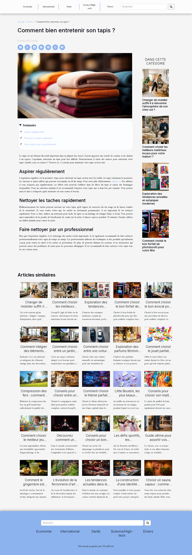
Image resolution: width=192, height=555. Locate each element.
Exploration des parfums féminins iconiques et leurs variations (127, 353)
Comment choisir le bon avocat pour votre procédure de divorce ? (158, 308)
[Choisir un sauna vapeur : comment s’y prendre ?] (158, 468)
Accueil (21, 22)
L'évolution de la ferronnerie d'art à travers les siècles (65, 484)
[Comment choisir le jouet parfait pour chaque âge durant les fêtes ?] (158, 334)
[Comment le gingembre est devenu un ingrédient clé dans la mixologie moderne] (34, 468)
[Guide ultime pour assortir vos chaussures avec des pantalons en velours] (158, 423)
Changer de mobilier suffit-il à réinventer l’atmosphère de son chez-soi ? (155, 104)
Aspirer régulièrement (34, 132)
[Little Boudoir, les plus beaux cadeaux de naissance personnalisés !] (127, 379)
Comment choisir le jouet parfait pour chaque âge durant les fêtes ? (158, 353)
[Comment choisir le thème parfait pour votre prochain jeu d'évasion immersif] (96, 379)
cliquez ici (116, 181)
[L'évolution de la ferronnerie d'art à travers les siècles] (65, 468)
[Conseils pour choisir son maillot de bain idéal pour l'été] (158, 379)
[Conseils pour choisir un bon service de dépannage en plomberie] (96, 423)
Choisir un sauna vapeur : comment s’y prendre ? (158, 484)
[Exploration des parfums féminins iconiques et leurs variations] (127, 334)
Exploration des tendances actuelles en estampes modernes (155, 198)
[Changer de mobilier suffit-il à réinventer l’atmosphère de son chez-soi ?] (155, 83)
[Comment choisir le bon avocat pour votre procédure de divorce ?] (158, 290)
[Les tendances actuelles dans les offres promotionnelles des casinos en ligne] (96, 468)
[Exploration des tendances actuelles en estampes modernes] (155, 177)
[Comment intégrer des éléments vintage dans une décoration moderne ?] (34, 334)
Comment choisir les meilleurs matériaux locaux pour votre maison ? (155, 151)
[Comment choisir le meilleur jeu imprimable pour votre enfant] (34, 423)
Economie (27, 7)
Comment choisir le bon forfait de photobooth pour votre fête (154, 245)
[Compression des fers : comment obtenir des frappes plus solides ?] (34, 379)
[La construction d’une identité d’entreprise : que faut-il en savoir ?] (127, 468)
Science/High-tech (89, 6)
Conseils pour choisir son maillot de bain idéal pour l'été (158, 397)
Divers (110, 7)
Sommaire (29, 125)
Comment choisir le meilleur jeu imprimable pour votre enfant (33, 442)
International (48, 7)
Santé (69, 7)
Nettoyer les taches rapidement (38, 138)
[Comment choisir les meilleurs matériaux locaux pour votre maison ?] (155, 130)
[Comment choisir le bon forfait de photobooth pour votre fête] (155, 224)
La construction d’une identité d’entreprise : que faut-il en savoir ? (127, 486)
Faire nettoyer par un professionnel (40, 144)
